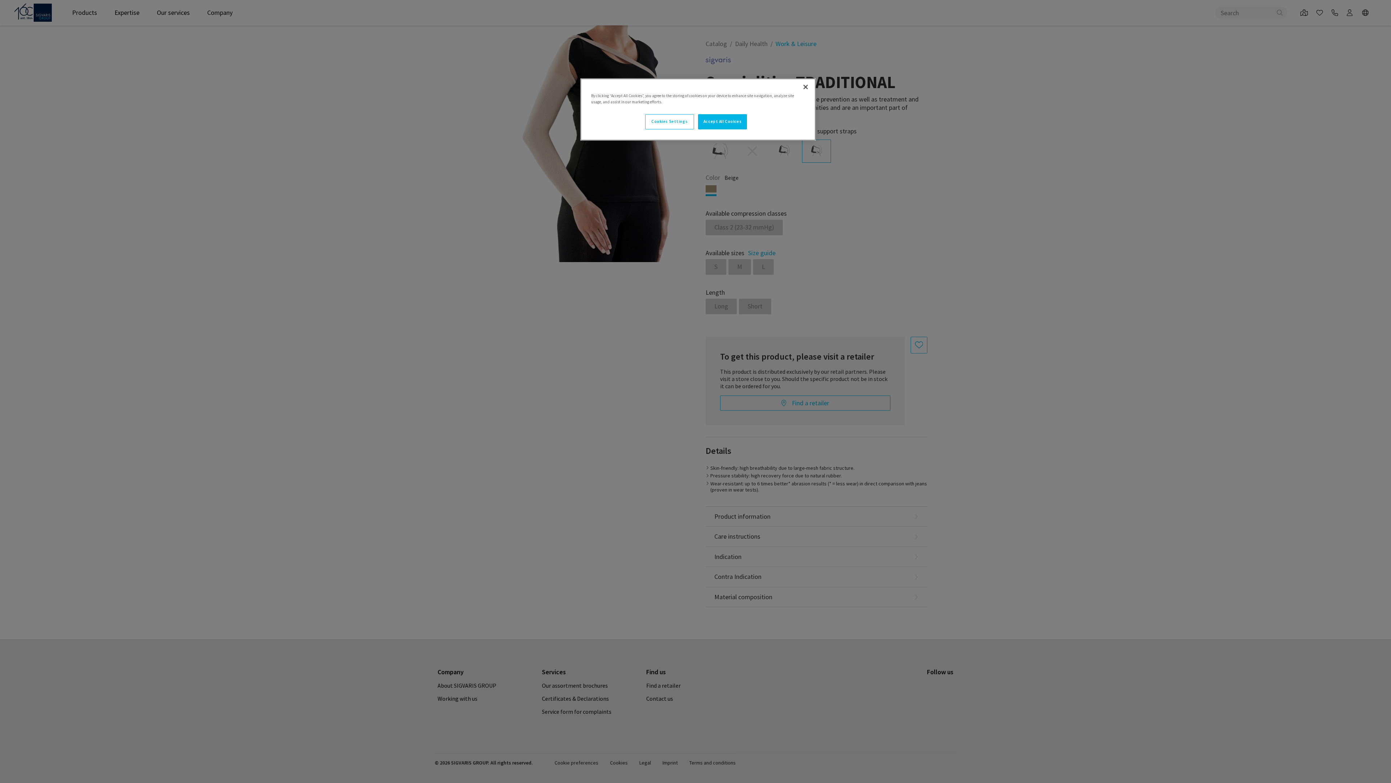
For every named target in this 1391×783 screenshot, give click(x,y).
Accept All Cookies (722, 121)
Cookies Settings (669, 121)
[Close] (806, 87)
